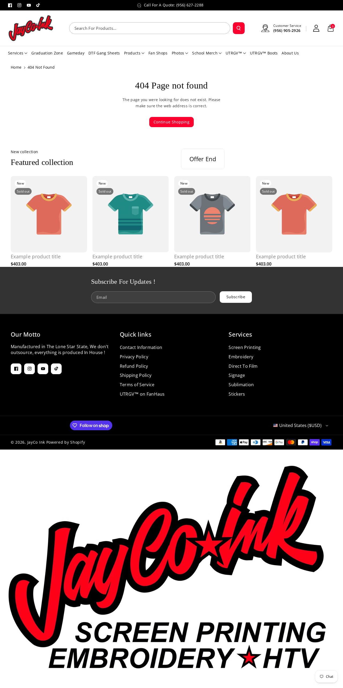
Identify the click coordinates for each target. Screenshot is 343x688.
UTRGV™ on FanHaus (142, 394)
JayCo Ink (36, 442)
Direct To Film (243, 366)
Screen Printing (245, 347)
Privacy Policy (134, 357)
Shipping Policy (136, 375)
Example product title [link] (36, 256)
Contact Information (141, 347)
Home (16, 67)
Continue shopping (171, 121)
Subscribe (235, 296)
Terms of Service (137, 385)
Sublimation (241, 385)
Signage (237, 375)
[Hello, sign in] (316, 28)
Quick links (135, 334)
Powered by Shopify (65, 442)
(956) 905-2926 (286, 30)
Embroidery (241, 357)
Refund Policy (134, 366)
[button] (331, 28)
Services (240, 334)
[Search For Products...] (239, 28)
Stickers (237, 394)
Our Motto (25, 334)
